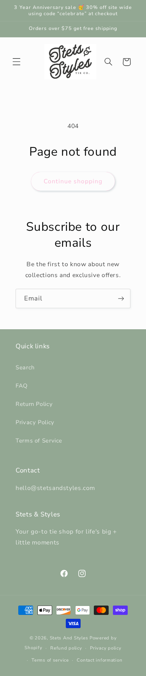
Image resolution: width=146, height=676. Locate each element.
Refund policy (66, 648)
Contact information (99, 660)
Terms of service (50, 660)
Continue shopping (73, 181)
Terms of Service (39, 440)
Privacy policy (105, 648)
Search (25, 367)
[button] (16, 62)
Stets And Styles (69, 638)
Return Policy (34, 404)
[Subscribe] (121, 298)
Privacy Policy (35, 422)
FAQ (22, 386)
